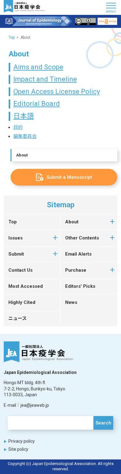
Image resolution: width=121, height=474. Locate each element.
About (22, 155)
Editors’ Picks (80, 286)
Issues (15, 238)
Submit (16, 254)
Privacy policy (21, 441)
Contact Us (20, 270)
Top (12, 37)
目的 (18, 127)
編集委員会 (25, 136)
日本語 (23, 116)
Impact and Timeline (45, 79)
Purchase (75, 270)
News (71, 302)
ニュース (17, 318)
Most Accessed (25, 286)
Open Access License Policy (56, 91)
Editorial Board (36, 104)
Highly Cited (21, 302)
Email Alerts (78, 254)
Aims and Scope (38, 67)
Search (103, 423)
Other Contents (82, 238)
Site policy (18, 449)
